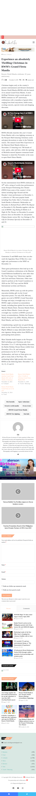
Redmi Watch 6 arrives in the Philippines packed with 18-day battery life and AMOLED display (24, 625)
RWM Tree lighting (13, 414)
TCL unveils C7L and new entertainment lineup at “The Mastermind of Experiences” (22, 643)
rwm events (27, 406)
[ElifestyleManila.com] (9, 42)
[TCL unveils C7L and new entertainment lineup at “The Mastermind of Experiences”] (7, 643)
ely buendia (10, 402)
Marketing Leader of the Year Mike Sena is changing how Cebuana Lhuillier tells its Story (23, 634)
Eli (4, 80)
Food (4, 755)
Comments (26, 608)
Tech (4, 766)
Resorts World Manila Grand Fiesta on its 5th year (8, 388)
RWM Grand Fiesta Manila (18, 410)
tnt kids (26, 414)
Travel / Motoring (7, 769)
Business (5, 752)
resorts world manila (12, 406)
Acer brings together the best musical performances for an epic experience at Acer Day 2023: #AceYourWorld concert (9, 696)
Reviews (5, 763)
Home (4, 54)
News (4, 761)
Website (4, 579)
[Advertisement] (18, 17)
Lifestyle (9, 54)
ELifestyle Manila (29, 777)
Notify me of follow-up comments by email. (14, 586)
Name (4, 565)
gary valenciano (24, 402)
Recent (8, 608)
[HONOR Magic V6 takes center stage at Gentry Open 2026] (7, 617)
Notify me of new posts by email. (11, 590)
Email (4, 572)
